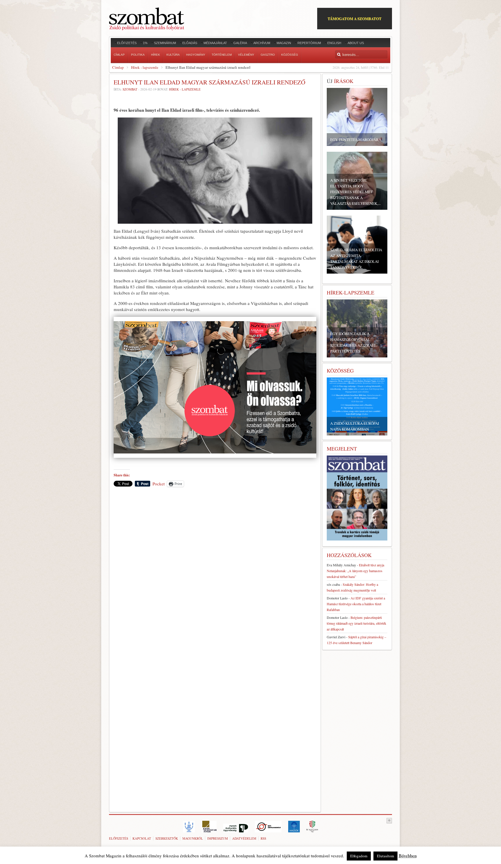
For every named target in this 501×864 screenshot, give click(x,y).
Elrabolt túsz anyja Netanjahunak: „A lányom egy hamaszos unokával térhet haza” (355, 571)
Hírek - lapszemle (144, 67)
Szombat (130, 89)
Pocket (159, 484)
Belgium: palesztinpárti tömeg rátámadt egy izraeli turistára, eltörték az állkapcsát (356, 623)
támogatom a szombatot (355, 18)
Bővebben (408, 855)
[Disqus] (215, 572)
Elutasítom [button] (385, 855)
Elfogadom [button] (358, 855)
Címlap (118, 67)
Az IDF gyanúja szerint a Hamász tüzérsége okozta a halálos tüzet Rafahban (356, 604)
